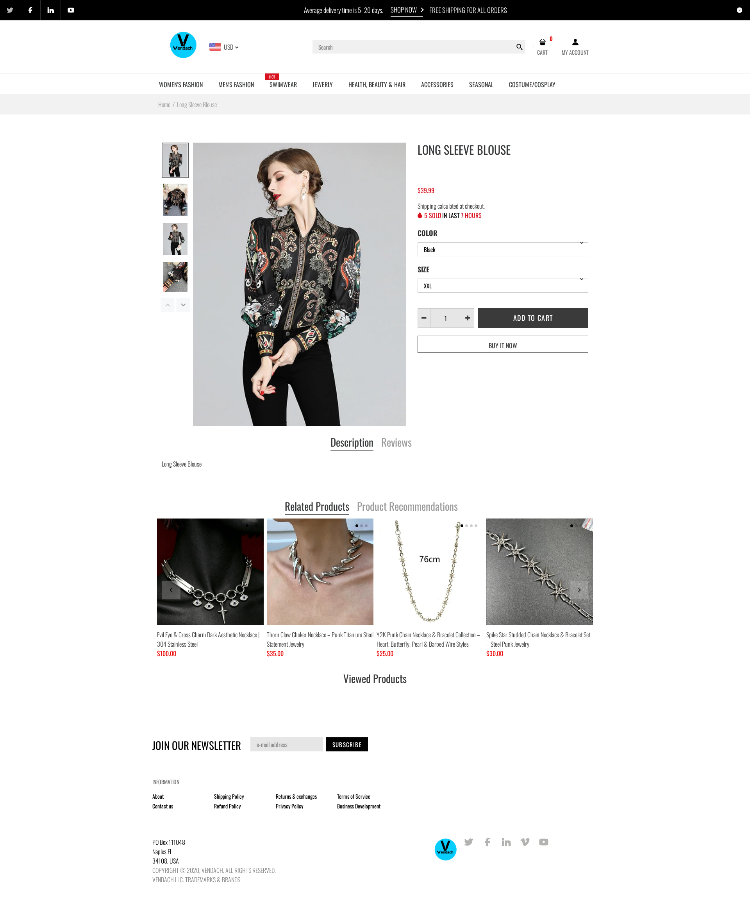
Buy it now (503, 345)
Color (428, 233)
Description (351, 443)
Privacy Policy (289, 806)
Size (423, 269)
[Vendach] (183, 46)
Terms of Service (353, 796)
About (158, 796)
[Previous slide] (171, 590)
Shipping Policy (229, 796)
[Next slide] (579, 590)
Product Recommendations (407, 507)
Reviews (396, 443)
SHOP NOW (404, 9)
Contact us (162, 806)
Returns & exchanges (296, 796)
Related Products (317, 507)
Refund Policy (227, 806)
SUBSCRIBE (347, 744)
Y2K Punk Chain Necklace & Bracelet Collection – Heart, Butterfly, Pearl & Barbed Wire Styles (428, 639)
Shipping (427, 206)
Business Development (358, 806)
